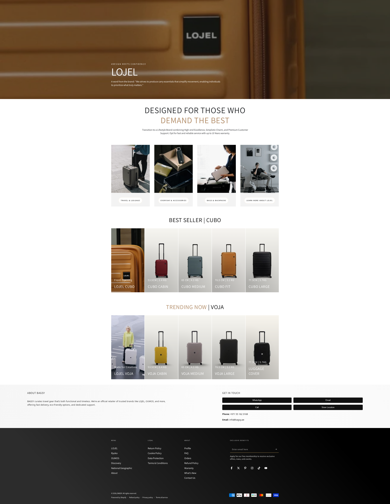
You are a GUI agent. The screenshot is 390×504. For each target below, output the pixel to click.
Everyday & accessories (173, 200)
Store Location (328, 407)
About (114, 473)
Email (328, 400)
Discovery (116, 463)
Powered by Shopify (118, 497)
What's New (190, 473)
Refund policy (134, 497)
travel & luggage (130, 200)
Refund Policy (191, 463)
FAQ (186, 453)
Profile (187, 448)
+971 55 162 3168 (239, 414)
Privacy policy (147, 497)
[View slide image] (195, 49)
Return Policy (154, 448)
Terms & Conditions (158, 463)
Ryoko (114, 453)
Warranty (188, 468)
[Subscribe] (277, 449)
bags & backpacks (216, 200)
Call (257, 407)
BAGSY (119, 493)
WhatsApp (257, 400)
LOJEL (114, 448)
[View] (130, 169)
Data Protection (156, 458)
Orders (187, 458)
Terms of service (162, 497)
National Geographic (121, 468)
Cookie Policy (154, 453)
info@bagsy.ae (236, 419)
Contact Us (189, 477)
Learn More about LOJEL (259, 200)
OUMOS (115, 458)
